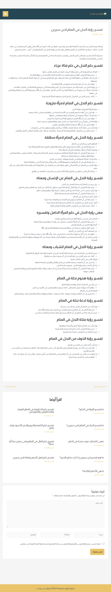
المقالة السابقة (101, 387)
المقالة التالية (9, 387)
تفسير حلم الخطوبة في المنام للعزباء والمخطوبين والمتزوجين (35, 410)
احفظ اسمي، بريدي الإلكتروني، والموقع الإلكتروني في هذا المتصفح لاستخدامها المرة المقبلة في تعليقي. (60, 544)
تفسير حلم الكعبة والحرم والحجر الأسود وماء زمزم (32, 426)
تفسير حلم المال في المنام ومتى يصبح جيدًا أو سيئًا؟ (31, 442)
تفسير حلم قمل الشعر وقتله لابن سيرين (33, 457)
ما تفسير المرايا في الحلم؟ (91, 409)
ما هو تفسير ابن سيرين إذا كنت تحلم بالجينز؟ (82, 457)
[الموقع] (22, 535)
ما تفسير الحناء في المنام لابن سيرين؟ (85, 425)
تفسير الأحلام (97, 34)
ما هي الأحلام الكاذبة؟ (93, 471)
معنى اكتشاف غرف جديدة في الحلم (86, 441)
